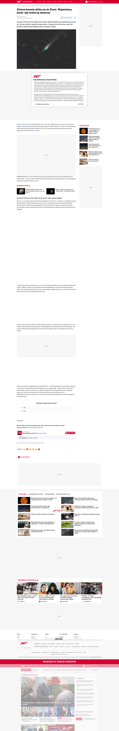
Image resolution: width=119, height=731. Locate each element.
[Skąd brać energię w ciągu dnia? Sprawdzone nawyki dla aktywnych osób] (83, 154)
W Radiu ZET (34, 634)
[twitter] (22, 648)
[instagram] (25, 648)
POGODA (76, 634)
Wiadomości (27, 1)
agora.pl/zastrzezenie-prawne (95, 657)
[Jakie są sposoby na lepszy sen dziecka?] (83, 162)
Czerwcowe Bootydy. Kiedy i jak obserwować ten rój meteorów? (94, 146)
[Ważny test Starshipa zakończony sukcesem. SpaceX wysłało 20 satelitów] (83, 139)
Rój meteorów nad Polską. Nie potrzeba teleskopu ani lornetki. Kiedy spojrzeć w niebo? (86, 532)
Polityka (49, 1)
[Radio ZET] (19, 2)
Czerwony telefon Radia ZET (35, 427)
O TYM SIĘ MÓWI (63, 634)
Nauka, (27, 443)
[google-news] (28, 648)
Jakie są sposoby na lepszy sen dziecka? (43, 514)
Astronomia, (32, 443)
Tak (25, 407)
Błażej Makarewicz (21, 16)
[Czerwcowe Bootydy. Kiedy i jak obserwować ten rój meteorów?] (83, 146)
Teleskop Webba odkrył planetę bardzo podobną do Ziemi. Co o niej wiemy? (35, 191)
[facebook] (19, 648)
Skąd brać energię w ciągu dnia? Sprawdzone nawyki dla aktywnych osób (95, 153)
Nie (24, 411)
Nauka (65, 1)
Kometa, (38, 443)
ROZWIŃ (59, 638)
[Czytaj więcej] (21, 191)
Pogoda (60, 1)
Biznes (54, 1)
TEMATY (19, 634)
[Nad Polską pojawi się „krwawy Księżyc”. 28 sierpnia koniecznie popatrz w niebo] (83, 131)
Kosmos (42, 443)
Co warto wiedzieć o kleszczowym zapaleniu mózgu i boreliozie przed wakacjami (84, 524)
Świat (43, 1)
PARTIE (46, 634)
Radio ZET (19, 5)
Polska (39, 1)
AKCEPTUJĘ (81, 104)
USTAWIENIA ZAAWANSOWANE (42, 104)
